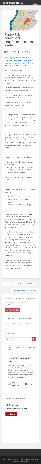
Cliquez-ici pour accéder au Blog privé (18, 323)
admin (21, 52)
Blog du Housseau (13, 2)
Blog (28, 52)
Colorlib (35, 459)
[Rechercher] (34, 339)
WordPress (24, 462)
